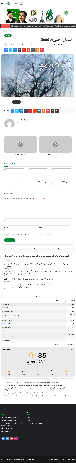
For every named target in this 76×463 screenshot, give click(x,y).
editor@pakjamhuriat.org (10, 420)
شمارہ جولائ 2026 (43, 182)
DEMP (28, 420)
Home (7, 31)
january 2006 (7, 102)
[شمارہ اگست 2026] (14, 174)
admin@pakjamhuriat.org (14, 44)
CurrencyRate (64, 301)
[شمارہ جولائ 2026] (38, 174)
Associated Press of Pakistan (35, 423)
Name (6, 221)
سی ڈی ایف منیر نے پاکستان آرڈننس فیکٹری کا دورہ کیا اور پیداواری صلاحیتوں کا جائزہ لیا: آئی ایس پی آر (34, 385)
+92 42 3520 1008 (8, 428)
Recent (13, 249)
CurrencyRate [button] (70, 344)
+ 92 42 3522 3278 (8, 431)
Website (41, 228)
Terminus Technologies (68, 459)
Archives (12, 31)
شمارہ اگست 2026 (20, 182)
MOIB (28, 417)
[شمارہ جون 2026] (61, 174)
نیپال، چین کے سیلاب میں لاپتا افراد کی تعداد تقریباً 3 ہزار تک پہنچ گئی (28, 279)
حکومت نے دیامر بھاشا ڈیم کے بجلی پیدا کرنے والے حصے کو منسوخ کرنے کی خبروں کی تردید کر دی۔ (32, 382)
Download (16, 102)
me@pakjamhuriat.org (9, 417)
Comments (61, 249)
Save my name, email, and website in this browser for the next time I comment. (29, 234)
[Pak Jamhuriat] (15, 3)
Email (6, 228)
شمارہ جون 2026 (67, 182)
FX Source (62, 344)
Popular (36, 249)
